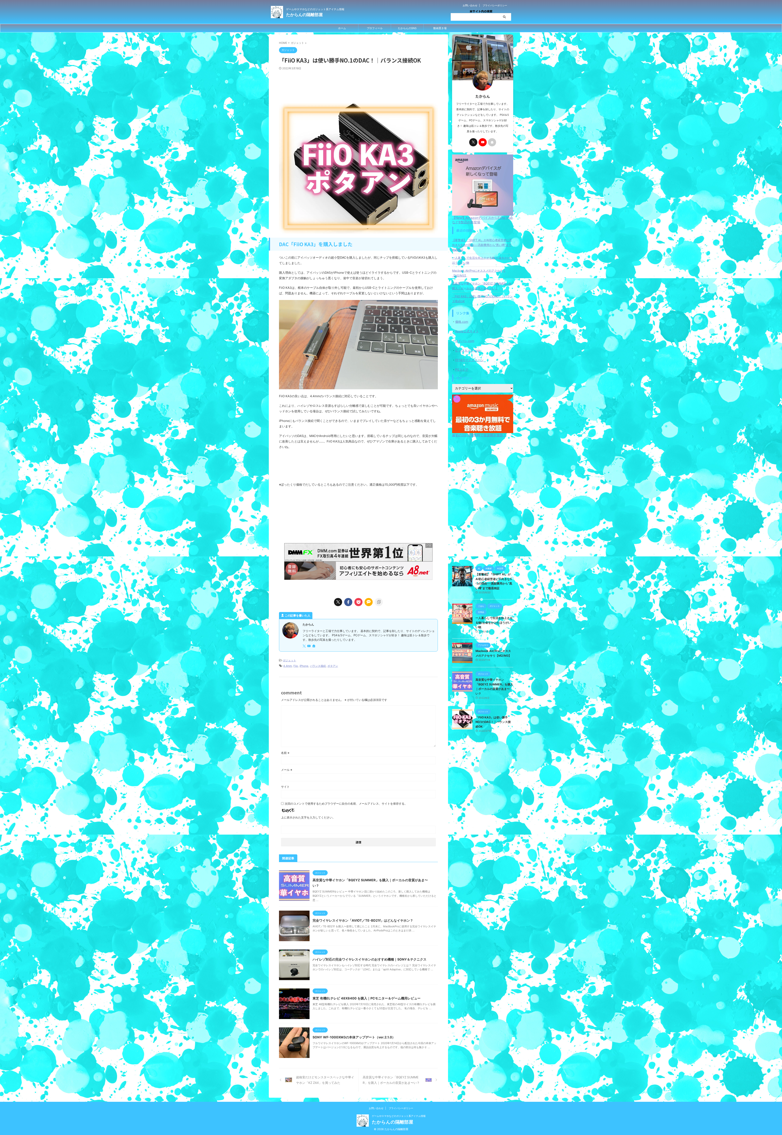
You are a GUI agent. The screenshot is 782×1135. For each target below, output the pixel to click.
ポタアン (332, 665)
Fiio (295, 665)
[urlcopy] (379, 602)
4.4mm (287, 665)
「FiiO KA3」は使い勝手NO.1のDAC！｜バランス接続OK (482, 299)
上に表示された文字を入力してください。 (308, 817)
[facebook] (348, 602)
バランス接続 (318, 665)
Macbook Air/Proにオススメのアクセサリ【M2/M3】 (479, 273)
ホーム (342, 28)
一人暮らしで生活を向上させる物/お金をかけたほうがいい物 (482, 260)
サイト (285, 786)
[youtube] (309, 646)
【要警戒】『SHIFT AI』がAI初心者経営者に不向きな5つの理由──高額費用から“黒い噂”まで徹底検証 (482, 244)
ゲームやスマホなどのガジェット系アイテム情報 (399, 1115)
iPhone (304, 665)
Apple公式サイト (467, 331)
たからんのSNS (407, 28)
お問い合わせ (470, 5)
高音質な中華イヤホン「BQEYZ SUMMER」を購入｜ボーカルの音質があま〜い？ (482, 286)
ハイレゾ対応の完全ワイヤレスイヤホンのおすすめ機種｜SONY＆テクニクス (369, 959)
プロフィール (375, 28)
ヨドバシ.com (464, 341)
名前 (285, 752)
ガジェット (289, 660)
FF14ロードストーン (469, 360)
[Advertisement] (358, 88)
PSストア (461, 370)
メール (286, 769)
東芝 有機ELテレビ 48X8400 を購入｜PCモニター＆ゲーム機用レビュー (367, 998)
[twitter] (338, 602)
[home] (314, 646)
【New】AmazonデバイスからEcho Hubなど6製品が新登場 (482, 220)
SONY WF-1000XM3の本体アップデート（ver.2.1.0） (354, 1037)
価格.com (461, 322)
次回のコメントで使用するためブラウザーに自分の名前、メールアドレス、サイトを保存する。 (346, 803)
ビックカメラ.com (467, 350)
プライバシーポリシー (495, 5)
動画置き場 (440, 28)
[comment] (369, 602)
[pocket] (358, 602)
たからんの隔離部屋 (304, 14)
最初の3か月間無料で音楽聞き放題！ (479, 435)
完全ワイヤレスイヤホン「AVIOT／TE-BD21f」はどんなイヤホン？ (363, 920)
